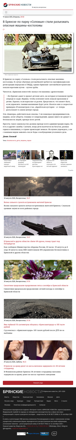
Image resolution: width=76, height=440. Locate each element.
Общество (16, 397)
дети (18, 140)
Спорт (29, 401)
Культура (20, 401)
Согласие (42, 405)
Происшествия (28, 397)
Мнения (50, 397)
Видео (49, 401)
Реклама (7, 405)
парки (29, 140)
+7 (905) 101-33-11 (43, 426)
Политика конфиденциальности (25, 405)
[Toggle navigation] (6, 12)
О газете (64, 401)
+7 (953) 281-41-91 (31, 426)
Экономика (40, 397)
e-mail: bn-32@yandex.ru (20, 428)
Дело (58, 397)
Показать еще (38, 383)
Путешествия (38, 401)
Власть (6, 397)
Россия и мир (9, 401)
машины (23, 140)
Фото (56, 401)
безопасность (11, 140)
